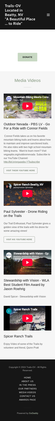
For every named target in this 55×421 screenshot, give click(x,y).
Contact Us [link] (27, 396)
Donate (27, 57)
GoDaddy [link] (33, 413)
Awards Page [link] (27, 400)
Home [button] (27, 377)
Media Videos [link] (27, 392)
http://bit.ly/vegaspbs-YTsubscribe (22, 162)
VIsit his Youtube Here (19, 239)
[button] (48, 15)
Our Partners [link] (27, 388)
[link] (20, 24)
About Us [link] (28, 381)
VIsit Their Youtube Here (20, 170)
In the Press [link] (27, 385)
